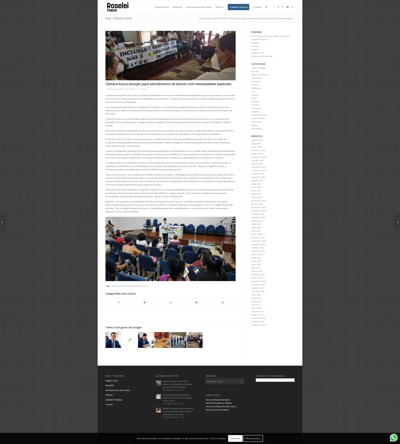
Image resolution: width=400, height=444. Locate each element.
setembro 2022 (258, 251)
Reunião (255, 111)
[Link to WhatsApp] (292, 7)
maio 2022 (256, 264)
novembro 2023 (258, 210)
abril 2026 (255, 143)
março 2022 (256, 271)
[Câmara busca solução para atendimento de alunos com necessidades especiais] (170, 55)
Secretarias (256, 128)
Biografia (255, 42)
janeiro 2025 (257, 163)
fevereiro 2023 (258, 237)
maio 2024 (256, 190)
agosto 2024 (257, 180)
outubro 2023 (257, 214)
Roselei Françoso (259, 115)
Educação (256, 81)
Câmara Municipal (259, 74)
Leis (253, 91)
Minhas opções (253, 438)
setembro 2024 (258, 177)
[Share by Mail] (197, 302)
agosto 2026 (257, 140)
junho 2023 (256, 227)
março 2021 (256, 308)
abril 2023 (255, 230)
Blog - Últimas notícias (118, 18)
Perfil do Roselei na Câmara (219, 403)
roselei (143, 89)
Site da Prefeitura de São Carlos (221, 406)
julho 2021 (256, 294)
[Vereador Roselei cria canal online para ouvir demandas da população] (146, 340)
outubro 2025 (257, 160)
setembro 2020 (258, 324)
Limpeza (255, 94)
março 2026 (256, 147)
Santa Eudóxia (258, 118)
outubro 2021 (257, 288)
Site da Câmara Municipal (218, 399)
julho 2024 (256, 183)
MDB (253, 98)
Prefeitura (256, 108)
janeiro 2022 (257, 277)
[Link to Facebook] (282, 7)
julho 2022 (256, 257)
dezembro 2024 (258, 167)
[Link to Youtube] (287, 7)
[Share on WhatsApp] (171, 302)
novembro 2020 (258, 318)
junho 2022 (256, 261)
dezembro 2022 (258, 240)
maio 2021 (256, 301)
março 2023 (256, 234)
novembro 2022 (258, 244)
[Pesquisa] (266, 7)
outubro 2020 (257, 321)
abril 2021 (255, 304)
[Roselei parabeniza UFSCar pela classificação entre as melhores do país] (113, 340)
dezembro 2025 (258, 157)
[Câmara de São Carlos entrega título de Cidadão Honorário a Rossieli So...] (397, 222)
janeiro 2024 (257, 204)
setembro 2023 (258, 217)
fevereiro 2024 (258, 200)
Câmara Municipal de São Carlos (133, 286)
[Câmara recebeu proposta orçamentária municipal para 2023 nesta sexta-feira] (195, 340)
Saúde (254, 125)
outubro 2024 (257, 173)
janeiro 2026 (257, 153)
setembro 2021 (258, 291)
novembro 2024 (258, 170)
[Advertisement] (279, 406)
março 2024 (256, 197)
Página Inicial (257, 52)
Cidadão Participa (113, 399)
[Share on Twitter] (145, 302)
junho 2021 (256, 298)
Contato (255, 46)
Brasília (254, 71)
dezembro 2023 (258, 207)
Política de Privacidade (262, 56)
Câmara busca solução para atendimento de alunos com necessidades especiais (168, 84)
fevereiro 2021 (258, 311)
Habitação (256, 88)
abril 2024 (255, 193)
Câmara (114, 286)
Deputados (256, 78)
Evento (254, 84)
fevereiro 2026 (258, 150)
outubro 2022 (257, 247)
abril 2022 (255, 267)
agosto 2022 (257, 254)
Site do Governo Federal (217, 409)
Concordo (235, 438)
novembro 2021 (258, 284)
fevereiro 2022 (258, 274)
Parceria (255, 104)
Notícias (131, 89)
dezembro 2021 (258, 281)
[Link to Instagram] (278, 7)
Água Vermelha (258, 68)
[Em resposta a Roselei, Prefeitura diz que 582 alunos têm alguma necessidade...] (2, 222)
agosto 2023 (257, 220)
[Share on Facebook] (119, 302)
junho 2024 (256, 187)
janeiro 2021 (257, 314)
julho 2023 (256, 224)
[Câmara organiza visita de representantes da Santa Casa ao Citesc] (178, 340)
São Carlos (256, 121)
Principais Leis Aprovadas (117, 390)
